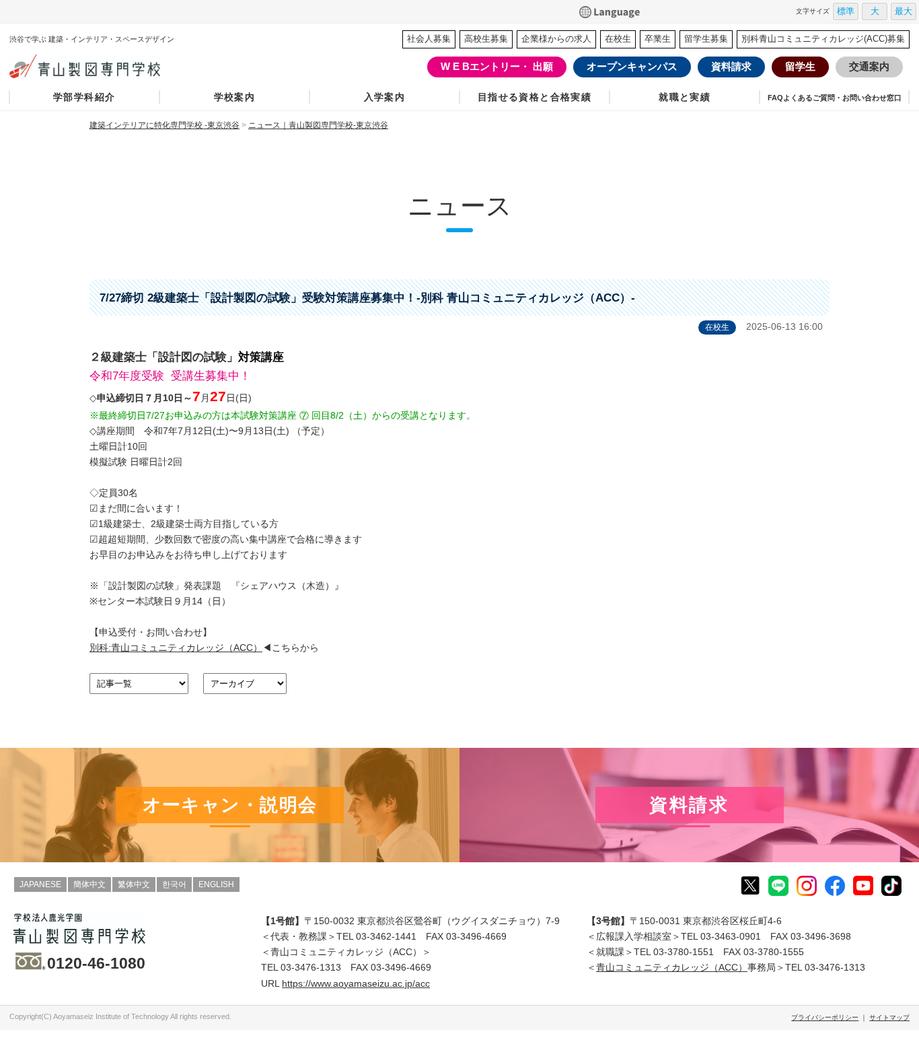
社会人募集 (429, 39)
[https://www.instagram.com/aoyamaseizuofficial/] (807, 885)
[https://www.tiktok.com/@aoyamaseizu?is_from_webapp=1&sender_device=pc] (891, 885)
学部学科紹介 (84, 97)
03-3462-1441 (386, 936)
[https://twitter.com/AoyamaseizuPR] (750, 884)
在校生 (618, 39)
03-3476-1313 (311, 967)
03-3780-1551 (683, 951)
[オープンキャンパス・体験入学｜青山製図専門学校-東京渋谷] (229, 805)
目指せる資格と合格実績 (535, 97)
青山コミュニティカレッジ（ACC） (671, 967)
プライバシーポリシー (824, 1017)
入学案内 (385, 97)
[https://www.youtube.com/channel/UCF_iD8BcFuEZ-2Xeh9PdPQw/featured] (863, 884)
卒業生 (658, 39)
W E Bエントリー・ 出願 (497, 66)
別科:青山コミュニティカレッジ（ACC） (175, 647)
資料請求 (731, 66)
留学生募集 (706, 39)
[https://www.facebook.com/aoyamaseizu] (835, 885)
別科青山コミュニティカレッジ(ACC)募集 (823, 39)
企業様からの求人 (556, 39)
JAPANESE (40, 884)
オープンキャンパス (632, 66)
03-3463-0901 (730, 936)
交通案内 (869, 66)
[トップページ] (111, 67)
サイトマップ (889, 1017)
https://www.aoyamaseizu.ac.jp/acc (356, 983)
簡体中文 (89, 884)
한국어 (174, 884)
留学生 (800, 66)
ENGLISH (216, 884)
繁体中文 (134, 884)
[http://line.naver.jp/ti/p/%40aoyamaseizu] (778, 885)
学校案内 (235, 97)
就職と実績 (684, 97)
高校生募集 (486, 39)
